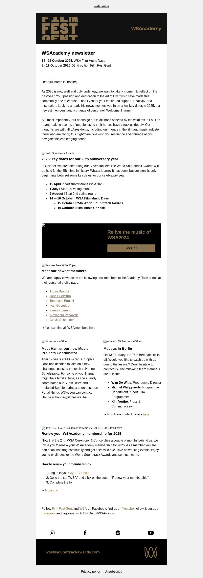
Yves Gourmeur (60, 310)
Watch (131, 248)
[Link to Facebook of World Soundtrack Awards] (85, 532)
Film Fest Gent (62, 508)
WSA (83, 508)
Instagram (49, 513)
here (92, 327)
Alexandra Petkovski (64, 315)
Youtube (128, 508)
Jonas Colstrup (60, 296)
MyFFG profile (79, 473)
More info (51, 490)
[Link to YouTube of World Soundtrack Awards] (150, 533)
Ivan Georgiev (59, 305)
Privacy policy (91, 571)
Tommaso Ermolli (62, 300)
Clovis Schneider (62, 319)
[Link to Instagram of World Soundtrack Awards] (52, 532)
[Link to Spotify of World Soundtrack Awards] (117, 532)
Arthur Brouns (59, 291)
